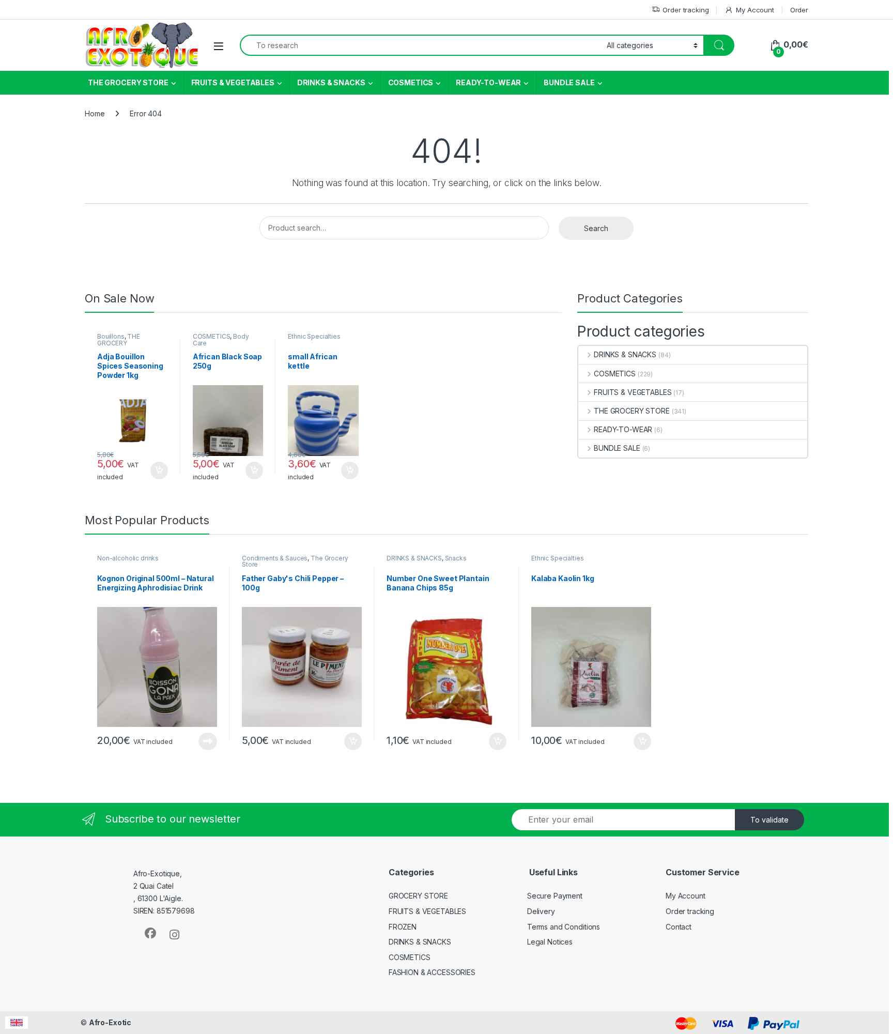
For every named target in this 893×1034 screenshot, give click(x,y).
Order (799, 10)
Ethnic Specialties (314, 336)
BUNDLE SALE (569, 82)
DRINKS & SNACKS (331, 82)
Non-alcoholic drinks (128, 558)
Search (596, 228)
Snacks (456, 558)
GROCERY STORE (418, 895)
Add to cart (159, 470)
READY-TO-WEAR (488, 82)
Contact (678, 926)
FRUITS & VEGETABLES (232, 82)
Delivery (541, 911)
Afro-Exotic (110, 1022)
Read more (207, 741)
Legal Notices (550, 941)
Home (94, 113)
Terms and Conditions (563, 926)
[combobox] (420, 45)
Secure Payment (554, 895)
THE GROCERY (118, 339)
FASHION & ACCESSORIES (432, 972)
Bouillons (111, 336)
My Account (755, 10)
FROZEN (403, 926)
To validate (769, 819)
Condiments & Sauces (274, 558)
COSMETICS (411, 82)
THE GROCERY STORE (128, 82)
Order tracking (686, 10)
